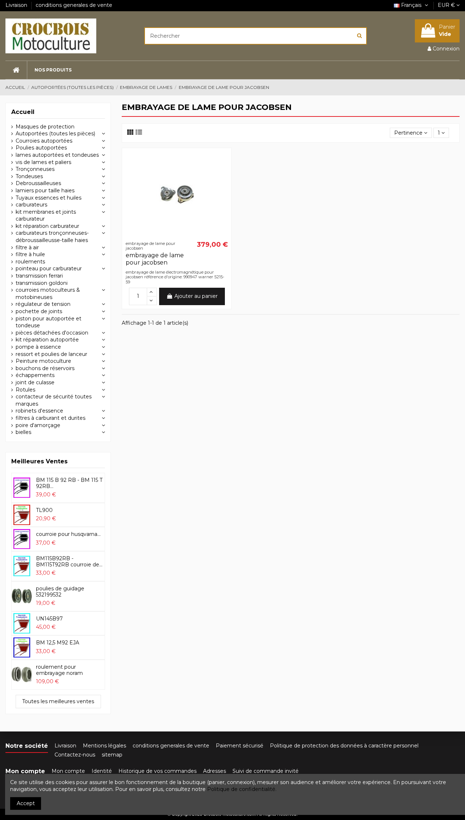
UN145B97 (49, 618)
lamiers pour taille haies (45, 190)
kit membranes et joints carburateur (46, 215)
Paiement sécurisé (239, 745)
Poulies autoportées (41, 147)
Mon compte (68, 771)
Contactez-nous (74, 754)
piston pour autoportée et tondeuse (48, 322)
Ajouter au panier (196, 296)
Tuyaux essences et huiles (48, 197)
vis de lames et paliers (43, 162)
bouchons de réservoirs (45, 368)
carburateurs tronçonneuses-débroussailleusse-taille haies (52, 236)
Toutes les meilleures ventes (58, 701)
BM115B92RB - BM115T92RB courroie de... (69, 561)
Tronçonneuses (35, 169)
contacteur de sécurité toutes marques (54, 400)
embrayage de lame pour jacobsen (155, 259)
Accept (26, 803)
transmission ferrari (39, 275)
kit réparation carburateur (47, 226)
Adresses (214, 771)
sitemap (112, 754)
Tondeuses (29, 176)
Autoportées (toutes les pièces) (55, 133)
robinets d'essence (39, 410)
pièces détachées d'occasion (52, 332)
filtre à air (27, 247)
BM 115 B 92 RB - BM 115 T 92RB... (69, 483)
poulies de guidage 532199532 (60, 591)
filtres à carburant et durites (50, 418)
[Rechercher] (359, 35)
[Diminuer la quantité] (152, 300)
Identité (102, 771)
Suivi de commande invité (265, 771)
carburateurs (31, 204)
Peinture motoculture (43, 361)
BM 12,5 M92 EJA (57, 642)
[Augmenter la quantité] (152, 292)
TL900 (44, 510)
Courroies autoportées (44, 141)
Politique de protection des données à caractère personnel (344, 745)
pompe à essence (38, 347)
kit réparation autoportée (47, 339)
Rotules (25, 389)
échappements (35, 375)
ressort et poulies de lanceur (51, 354)
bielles (23, 432)
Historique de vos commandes (157, 771)
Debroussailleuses (38, 183)
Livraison (17, 5)
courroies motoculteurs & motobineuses (48, 293)
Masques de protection (45, 126)
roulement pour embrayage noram (59, 670)
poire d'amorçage (38, 425)
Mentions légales (104, 745)
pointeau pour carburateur (49, 268)
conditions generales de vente (74, 5)
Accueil (23, 111)
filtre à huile (30, 254)
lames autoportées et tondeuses (57, 155)
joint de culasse (35, 382)
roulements (30, 261)
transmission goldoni (42, 283)
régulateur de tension (43, 304)
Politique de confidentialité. (241, 789)
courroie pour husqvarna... (68, 534)
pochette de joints (39, 311)
